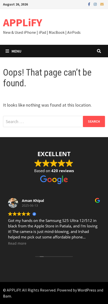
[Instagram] (95, 4)
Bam (7, 295)
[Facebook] (89, 4)
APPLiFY (22, 22)
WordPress (87, 289)
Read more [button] (17, 243)
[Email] (102, 4)
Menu (16, 51)
